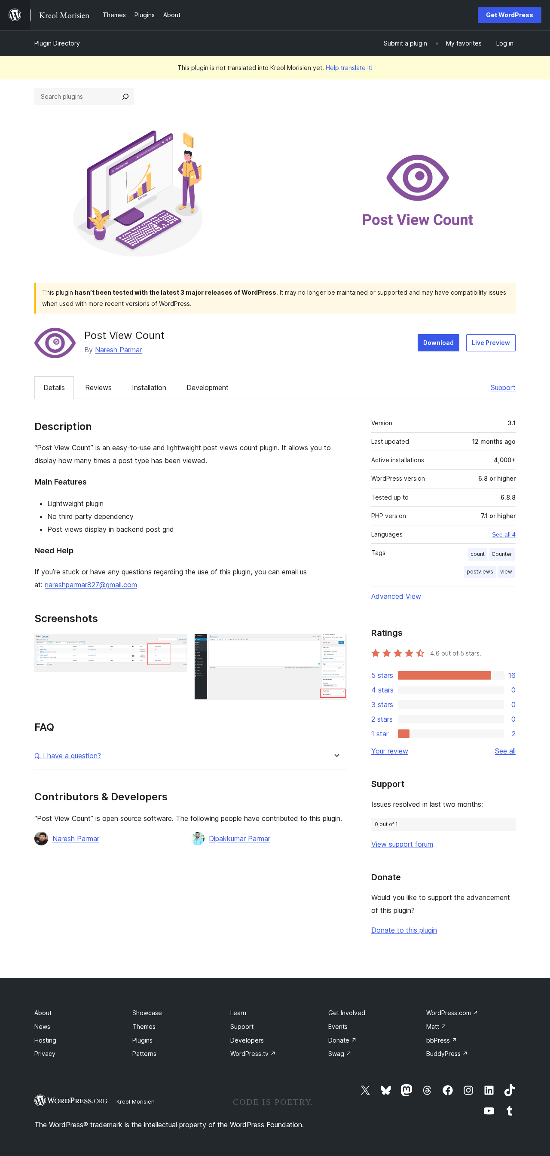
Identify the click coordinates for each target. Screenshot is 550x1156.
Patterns (144, 1053)
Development (207, 387)
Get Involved (346, 1012)
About (43, 1012)
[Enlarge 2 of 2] (335, 645)
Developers (247, 1040)
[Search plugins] (125, 96)
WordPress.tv (253, 1053)
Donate (342, 1040)
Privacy (44, 1053)
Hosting (45, 1040)
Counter (502, 554)
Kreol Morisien (135, 1101)
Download (438, 342)
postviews (480, 571)
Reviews (98, 387)
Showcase (147, 1012)
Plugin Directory (57, 43)
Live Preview (491, 342)
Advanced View (396, 596)
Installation (149, 387)
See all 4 (504, 534)
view (506, 571)
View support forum (402, 844)
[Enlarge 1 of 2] (175, 645)
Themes (144, 1026)
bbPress (441, 1040)
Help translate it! (349, 67)
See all (505, 751)
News (42, 1026)
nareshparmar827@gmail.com (91, 584)
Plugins (142, 1040)
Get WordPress (509, 14)
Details (54, 387)
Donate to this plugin (404, 930)
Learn (238, 1012)
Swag (339, 1053)
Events (338, 1026)
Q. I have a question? (67, 756)
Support (503, 387)
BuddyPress (447, 1053)
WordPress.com (452, 1012)
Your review (389, 751)
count (478, 554)
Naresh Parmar (118, 349)
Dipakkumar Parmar (239, 838)
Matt (436, 1026)
